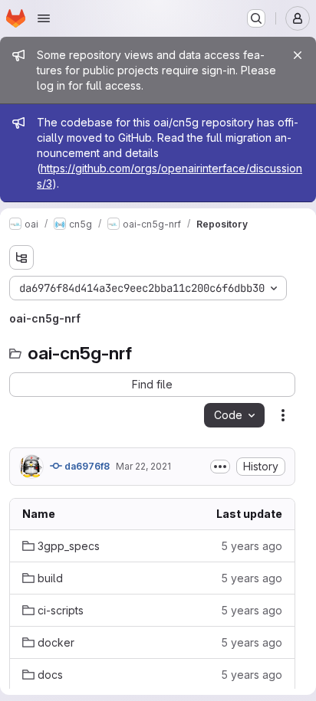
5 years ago (251, 545)
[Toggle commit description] (220, 466)
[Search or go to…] (256, 18)
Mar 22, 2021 (143, 466)
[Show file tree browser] (21, 257)
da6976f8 (86, 466)
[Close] (297, 55)
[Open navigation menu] (43, 18)
